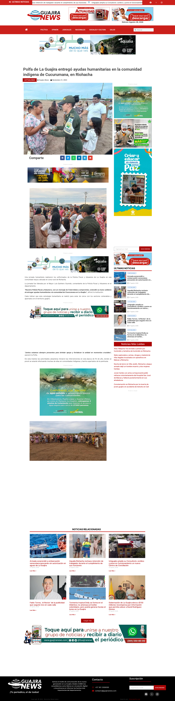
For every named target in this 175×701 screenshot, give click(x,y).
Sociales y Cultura (97, 30)
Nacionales (80, 30)
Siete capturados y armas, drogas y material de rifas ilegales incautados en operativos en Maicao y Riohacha (132, 357)
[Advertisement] (87, 60)
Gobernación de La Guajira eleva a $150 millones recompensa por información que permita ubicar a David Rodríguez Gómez (126, 606)
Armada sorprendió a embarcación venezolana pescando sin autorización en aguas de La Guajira (48, 563)
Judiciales (66, 30)
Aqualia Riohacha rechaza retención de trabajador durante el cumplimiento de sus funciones (86, 563)
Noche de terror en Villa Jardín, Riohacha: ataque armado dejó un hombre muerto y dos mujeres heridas (133, 366)
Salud (112, 30)
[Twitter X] (156, 3)
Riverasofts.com (134, 699)
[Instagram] (162, 3)
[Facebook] (151, 3)
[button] (62, 158)
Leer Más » (33, 571)
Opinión (55, 30)
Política (44, 30)
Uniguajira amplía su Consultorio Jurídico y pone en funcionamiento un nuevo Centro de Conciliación (58, 3)
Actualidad (29, 80)
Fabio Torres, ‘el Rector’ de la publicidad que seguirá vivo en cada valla (129, 3)
